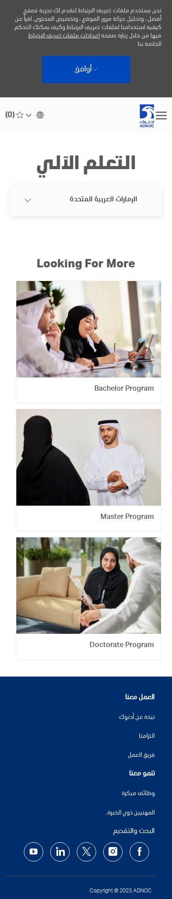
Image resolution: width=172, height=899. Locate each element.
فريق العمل (141, 755)
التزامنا (147, 736)
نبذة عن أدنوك (137, 717)
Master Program (127, 517)
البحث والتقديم (134, 831)
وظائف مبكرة (138, 794)
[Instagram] (113, 852)
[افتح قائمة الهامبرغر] (161, 116)
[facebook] (139, 852)
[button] (35, 115)
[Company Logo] (108, 116)
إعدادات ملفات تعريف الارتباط (64, 36)
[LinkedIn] (60, 852)
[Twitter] (86, 852)
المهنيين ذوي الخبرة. (130, 813)
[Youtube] (33, 852)
